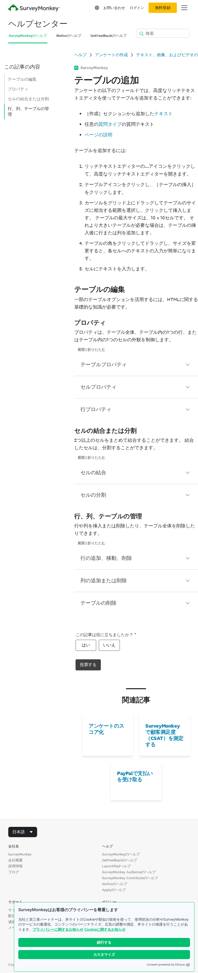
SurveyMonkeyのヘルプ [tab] (28, 35)
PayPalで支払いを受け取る (135, 776)
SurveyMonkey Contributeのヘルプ (130, 878)
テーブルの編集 (22, 79)
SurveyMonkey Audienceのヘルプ (129, 872)
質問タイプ (110, 124)
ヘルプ (80, 54)
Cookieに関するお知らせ (105, 929)
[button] (136, 365)
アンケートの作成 (111, 54)
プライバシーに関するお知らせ (58, 929)
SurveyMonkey (19, 854)
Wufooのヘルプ (114, 883)
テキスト (163, 114)
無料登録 (162, 7)
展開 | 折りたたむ (91, 349)
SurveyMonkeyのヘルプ (121, 854)
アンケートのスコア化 (106, 728)
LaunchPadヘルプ (116, 866)
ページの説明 (98, 135)
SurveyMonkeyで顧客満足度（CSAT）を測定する (164, 735)
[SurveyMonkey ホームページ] (34, 8)
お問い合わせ (114, 7)
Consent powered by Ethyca (166, 964)
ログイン (137, 7)
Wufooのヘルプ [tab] (68, 35)
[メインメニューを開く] (184, 8)
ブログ (13, 872)
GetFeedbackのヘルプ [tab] (108, 35)
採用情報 (15, 866)
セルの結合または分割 (28, 99)
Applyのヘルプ (114, 889)
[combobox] (22, 832)
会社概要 (15, 860)
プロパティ (18, 89)
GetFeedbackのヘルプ (119, 860)
